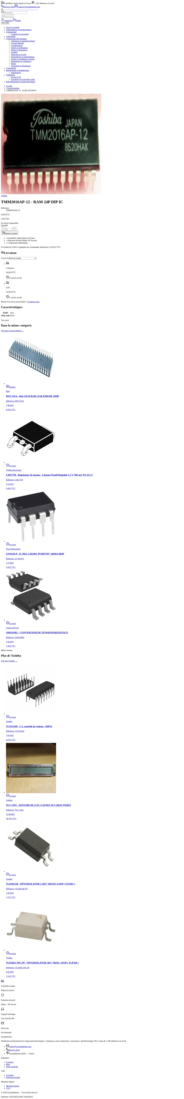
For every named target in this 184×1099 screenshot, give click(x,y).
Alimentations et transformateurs (19, 30)
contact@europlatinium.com (20, 1046)
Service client (14, 1050)
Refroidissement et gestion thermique (20, 82)
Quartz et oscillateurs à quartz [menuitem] (22, 59)
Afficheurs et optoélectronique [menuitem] (23, 41)
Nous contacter (12, 1067)
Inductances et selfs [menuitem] (18, 55)
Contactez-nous (33, 302)
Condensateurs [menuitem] (17, 45)
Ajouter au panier (11, 233)
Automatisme (11, 32)
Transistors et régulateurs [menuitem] (21, 66)
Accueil (9, 86)
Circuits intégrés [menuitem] (17, 43)
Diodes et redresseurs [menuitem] (19, 48)
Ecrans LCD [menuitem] (16, 77)
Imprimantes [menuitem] (16, 73)
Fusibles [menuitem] (14, 52)
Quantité (4, 225)
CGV (8, 1088)
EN (7, 23)
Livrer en (4, 258)
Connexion (8, 20)
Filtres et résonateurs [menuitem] (19, 50)
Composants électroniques (16, 39)
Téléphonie (10, 75)
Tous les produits (12, 27)
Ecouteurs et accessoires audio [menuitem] (23, 79)
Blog (8, 1064)
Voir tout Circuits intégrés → (12, 331)
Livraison (10, 1075)
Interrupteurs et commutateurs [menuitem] (22, 57)
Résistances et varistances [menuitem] (21, 61)
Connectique (11, 68)
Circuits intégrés (13, 88)
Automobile (10, 36)
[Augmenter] (14, 229)
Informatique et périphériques (17, 70)
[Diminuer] (3, 229)
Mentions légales (12, 1086)
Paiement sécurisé (13, 1077)
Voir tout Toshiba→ (9, 661)
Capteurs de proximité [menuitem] (19, 34)
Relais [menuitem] (13, 64)
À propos (9, 1062)
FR (3, 23)
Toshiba (4, 196)
